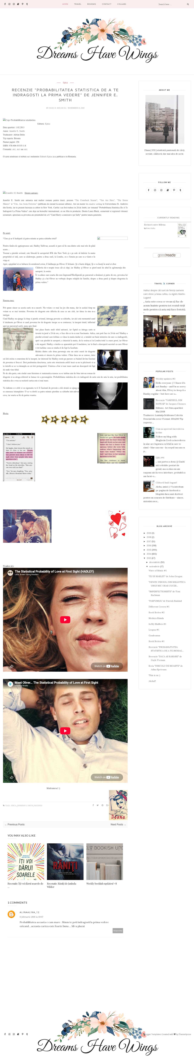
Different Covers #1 (159, 606)
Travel (77, 4)
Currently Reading (168, 217)
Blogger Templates (152, 1034)
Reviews (91, 4)
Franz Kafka (150, 228)
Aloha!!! (152, 681)
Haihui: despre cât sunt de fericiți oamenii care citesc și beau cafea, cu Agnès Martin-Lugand (164, 294)
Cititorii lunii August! (166, 482)
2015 (149, 549)
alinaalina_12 (29, 912)
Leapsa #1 (154, 629)
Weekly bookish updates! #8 (101, 883)
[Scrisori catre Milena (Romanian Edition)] (182, 237)
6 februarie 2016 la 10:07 (31, 916)
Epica (65, 83)
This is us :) (154, 675)
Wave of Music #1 (158, 570)
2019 (149, 533)
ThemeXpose (185, 1034)
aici (13, 149)
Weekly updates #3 (165, 378)
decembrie (154, 562)
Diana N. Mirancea (58, 108)
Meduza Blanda (156, 618)
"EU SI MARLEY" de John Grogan (165, 576)
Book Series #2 (156, 612)
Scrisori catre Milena (154, 224)
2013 (149, 558)
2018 (149, 537)
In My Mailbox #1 (157, 624)
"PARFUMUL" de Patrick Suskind (165, 601)
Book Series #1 (156, 641)
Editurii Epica (46, 156)
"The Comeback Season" (86, 200)
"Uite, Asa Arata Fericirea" (25, 203)
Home (65, 4)
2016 (149, 545)
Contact (106, 4)
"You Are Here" (107, 200)
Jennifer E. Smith (17, 131)
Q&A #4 (160, 457)
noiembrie (154, 566)
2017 (149, 541)
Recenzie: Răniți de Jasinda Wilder (61, 885)
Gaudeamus (154, 635)
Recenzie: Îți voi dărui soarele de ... (25, 885)
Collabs (121, 4)
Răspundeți (118, 931)
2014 (149, 553)
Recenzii (38, 806)
